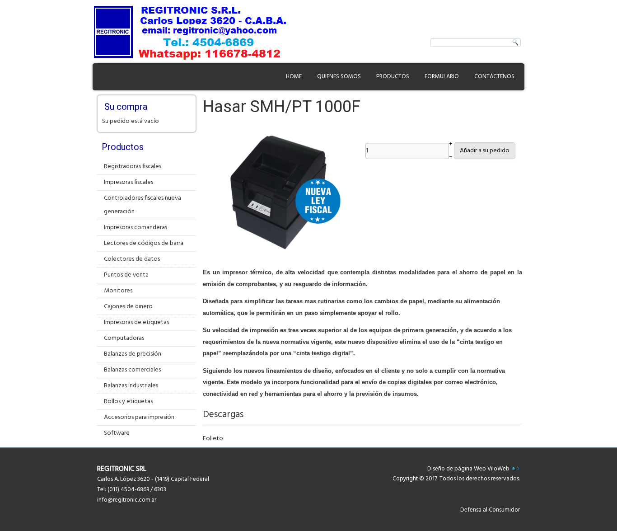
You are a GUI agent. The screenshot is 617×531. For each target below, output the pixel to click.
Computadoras (124, 338)
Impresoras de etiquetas (136, 322)
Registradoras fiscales (132, 166)
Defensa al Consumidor (490, 510)
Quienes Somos (339, 76)
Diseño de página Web (456, 469)
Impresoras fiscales (128, 182)
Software (117, 433)
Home (294, 76)
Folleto (213, 438)
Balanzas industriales (131, 386)
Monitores (118, 291)
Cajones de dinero (128, 306)
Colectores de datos (132, 259)
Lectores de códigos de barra (143, 243)
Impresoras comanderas (135, 227)
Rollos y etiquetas (128, 401)
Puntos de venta (126, 275)
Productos (392, 76)
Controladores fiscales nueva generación (142, 205)
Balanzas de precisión (132, 354)
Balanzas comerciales (132, 370)
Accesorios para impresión (139, 417)
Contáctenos (494, 76)
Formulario (442, 76)
